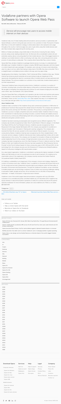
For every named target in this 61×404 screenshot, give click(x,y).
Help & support (32, 366)
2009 (3, 326)
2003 (3, 340)
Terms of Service (42, 375)
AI (2, 244)
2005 (3, 335)
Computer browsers (8, 367)
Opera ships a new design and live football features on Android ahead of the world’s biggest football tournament (29, 233)
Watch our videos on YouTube (14, 211)
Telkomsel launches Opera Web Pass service (45, 192)
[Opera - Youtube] (9, 401)
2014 (3, 315)
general (4, 256)
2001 (3, 345)
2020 (3, 301)
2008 (3, 328)
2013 (3, 317)
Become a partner (53, 375)
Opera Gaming (6, 272)
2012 (3, 319)
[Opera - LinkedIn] (12, 401)
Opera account (22, 369)
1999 (3, 349)
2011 (3, 321)
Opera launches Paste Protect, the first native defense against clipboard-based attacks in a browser (29, 228)
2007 (3, 331)
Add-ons (20, 366)
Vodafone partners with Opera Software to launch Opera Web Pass (28, 17)
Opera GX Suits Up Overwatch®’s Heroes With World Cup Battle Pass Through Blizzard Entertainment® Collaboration (30, 221)
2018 (3, 305)
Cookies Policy (42, 371)
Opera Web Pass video (24, 98)
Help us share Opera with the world (16, 206)
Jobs (49, 371)
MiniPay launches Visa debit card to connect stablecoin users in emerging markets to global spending (29, 230)
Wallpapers (21, 371)
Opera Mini (5, 277)
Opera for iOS (6, 270)
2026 (3, 287)
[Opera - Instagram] (15, 401)
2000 (3, 347)
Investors (50, 373)
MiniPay (4, 258)
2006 (3, 333)
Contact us (51, 377)
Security (40, 366)
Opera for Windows (9, 370)
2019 (3, 303)
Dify (3, 254)
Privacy (40, 369)
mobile (11, 188)
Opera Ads (21, 373)
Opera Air (5, 265)
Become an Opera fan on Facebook (16, 208)
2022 (3, 296)
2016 (3, 310)
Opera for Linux (8, 375)
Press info (50, 369)
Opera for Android (7, 267)
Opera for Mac (8, 372)
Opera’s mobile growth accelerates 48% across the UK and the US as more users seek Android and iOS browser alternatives (30, 225)
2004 (3, 338)
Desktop (4, 249)
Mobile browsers (7, 382)
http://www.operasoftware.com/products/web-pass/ (35, 100)
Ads (3, 242)
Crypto (4, 247)
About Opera (51, 366)
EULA (39, 373)
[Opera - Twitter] (6, 401)
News (3, 263)
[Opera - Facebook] (3, 401)
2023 (3, 294)
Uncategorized (6, 279)
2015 (3, 312)
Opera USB (7, 379)
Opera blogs (31, 369)
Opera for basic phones (10, 392)
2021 (3, 298)
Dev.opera (31, 373)
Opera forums (31, 371)
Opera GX (5, 274)
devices (4, 251)
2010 (3, 324)
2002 (3, 342)
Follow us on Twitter (11, 203)
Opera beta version (9, 377)
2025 (3, 289)
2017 (3, 308)
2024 (3, 291)
